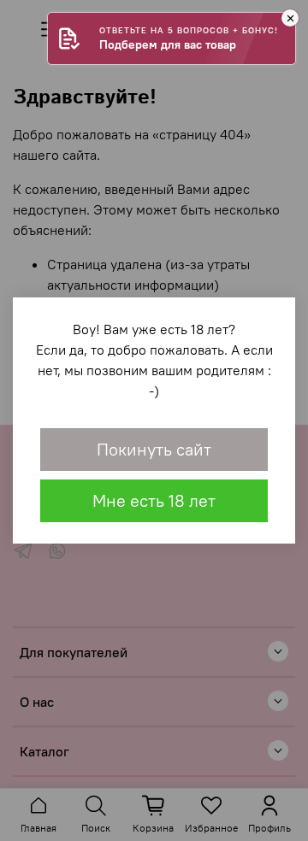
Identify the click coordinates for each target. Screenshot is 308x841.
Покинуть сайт (154, 449)
